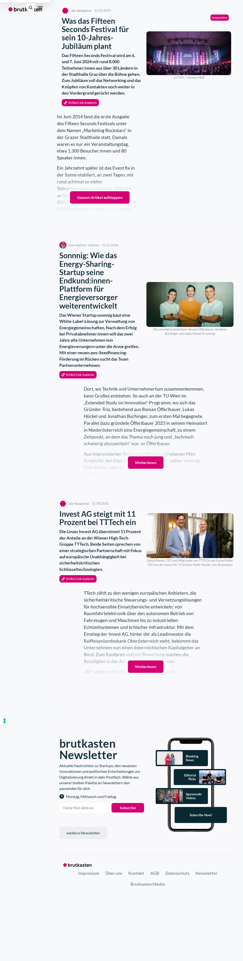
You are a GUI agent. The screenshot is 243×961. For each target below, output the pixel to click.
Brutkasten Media (148, 884)
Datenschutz (177, 873)
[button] (40, 7)
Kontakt (136, 873)
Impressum (88, 873)
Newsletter (206, 873)
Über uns (113, 873)
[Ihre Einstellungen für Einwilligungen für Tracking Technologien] (4, 720)
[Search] (30, 7)
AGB (154, 873)
